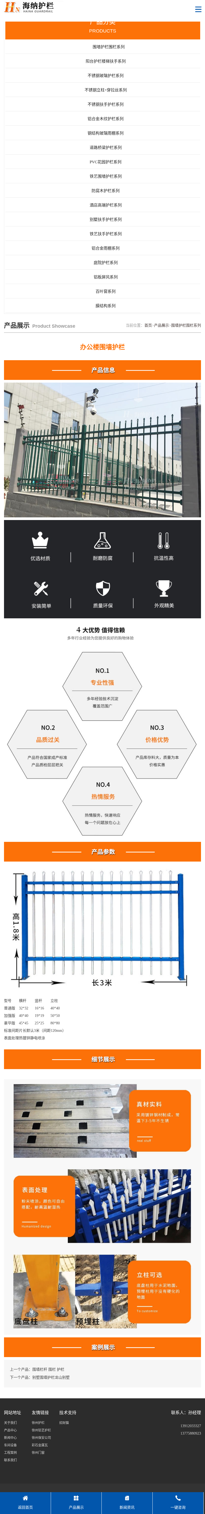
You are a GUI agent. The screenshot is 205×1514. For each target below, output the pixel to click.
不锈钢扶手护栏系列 (106, 104)
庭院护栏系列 (106, 263)
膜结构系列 (106, 306)
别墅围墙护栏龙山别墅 (51, 1377)
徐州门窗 (38, 1453)
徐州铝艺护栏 (41, 1430)
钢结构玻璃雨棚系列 (106, 133)
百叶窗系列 (106, 291)
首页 (148, 325)
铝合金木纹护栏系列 (106, 119)
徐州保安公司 (41, 1438)
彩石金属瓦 (40, 1445)
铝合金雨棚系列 (106, 248)
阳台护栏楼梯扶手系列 (106, 61)
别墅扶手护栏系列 (106, 219)
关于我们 (10, 1423)
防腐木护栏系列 (106, 191)
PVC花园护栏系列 (105, 162)
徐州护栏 (38, 1423)
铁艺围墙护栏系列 (106, 176)
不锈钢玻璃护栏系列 (106, 76)
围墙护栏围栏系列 (186, 325)
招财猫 (64, 1423)
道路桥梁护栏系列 (106, 147)
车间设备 (10, 1445)
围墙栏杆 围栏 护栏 (48, 1369)
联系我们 (10, 1460)
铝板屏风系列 (106, 277)
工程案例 (10, 1453)
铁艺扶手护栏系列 (106, 234)
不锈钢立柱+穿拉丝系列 (106, 90)
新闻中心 (10, 1438)
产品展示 (161, 325)
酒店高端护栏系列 (106, 205)
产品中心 (10, 1430)
